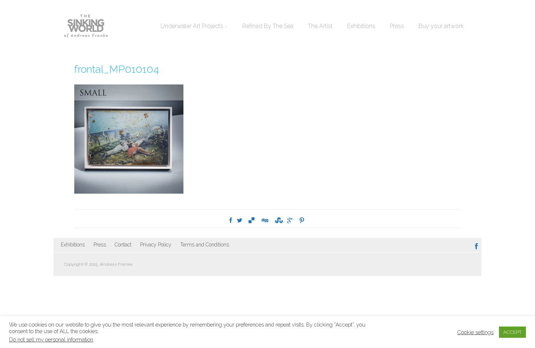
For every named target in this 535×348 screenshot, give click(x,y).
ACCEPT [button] (512, 332)
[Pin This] (302, 220)
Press (397, 26)
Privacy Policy (155, 245)
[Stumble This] (278, 220)
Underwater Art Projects (191, 26)
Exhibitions (361, 26)
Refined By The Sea (267, 26)
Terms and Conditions (204, 245)
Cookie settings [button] (475, 332)
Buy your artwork (441, 26)
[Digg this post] (264, 220)
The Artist (320, 26)
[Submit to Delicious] (251, 220)
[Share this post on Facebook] (230, 220)
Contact (123, 245)
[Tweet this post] (239, 220)
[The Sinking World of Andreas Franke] (86, 26)
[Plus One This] (289, 220)
